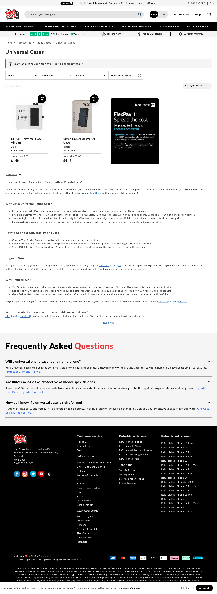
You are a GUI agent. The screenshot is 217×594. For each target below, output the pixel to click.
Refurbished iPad (129, 458)
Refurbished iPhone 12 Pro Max (179, 503)
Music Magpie (85, 516)
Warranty (82, 479)
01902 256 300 (196, 3)
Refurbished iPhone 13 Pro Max (179, 486)
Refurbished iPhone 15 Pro (176, 452)
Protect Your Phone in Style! (23, 371)
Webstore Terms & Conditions (94, 462)
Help (198, 14)
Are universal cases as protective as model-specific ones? (50, 382)
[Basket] (209, 14)
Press (80, 496)
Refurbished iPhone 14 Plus (177, 473)
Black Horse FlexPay (88, 487)
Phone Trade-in (127, 482)
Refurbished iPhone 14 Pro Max (179, 464)
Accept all (204, 588)
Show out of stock (121, 75)
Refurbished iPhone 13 (174, 498)
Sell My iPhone (127, 474)
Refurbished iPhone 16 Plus (177, 443)
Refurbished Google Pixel (133, 454)
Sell (163, 14)
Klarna (81, 483)
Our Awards (84, 500)
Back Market (84, 537)
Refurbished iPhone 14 (174, 477)
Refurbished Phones (130, 441)
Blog (212, 3)
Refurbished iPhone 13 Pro (176, 490)
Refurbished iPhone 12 (174, 507)
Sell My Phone (127, 470)
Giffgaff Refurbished (88, 529)
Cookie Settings (85, 504)
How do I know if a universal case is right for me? (43, 402)
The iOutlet (83, 533)
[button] (108, 361)
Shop (154, 14)
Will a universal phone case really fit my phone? (43, 361)
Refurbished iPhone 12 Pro (176, 511)
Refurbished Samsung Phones (136, 450)
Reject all (185, 588)
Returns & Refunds (87, 475)
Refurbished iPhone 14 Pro (176, 469)
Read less (108, 322)
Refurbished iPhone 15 (174, 460)
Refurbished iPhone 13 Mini (177, 494)
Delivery (82, 470)
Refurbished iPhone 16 (174, 447)
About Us (82, 441)
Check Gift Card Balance (91, 466)
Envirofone (83, 520)
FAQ (79, 450)
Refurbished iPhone (130, 445)
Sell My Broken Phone (131, 478)
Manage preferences (129, 588)
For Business (182, 14)
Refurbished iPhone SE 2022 (177, 481)
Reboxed (82, 524)
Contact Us (83, 445)
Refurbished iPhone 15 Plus (177, 456)
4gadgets (82, 541)
